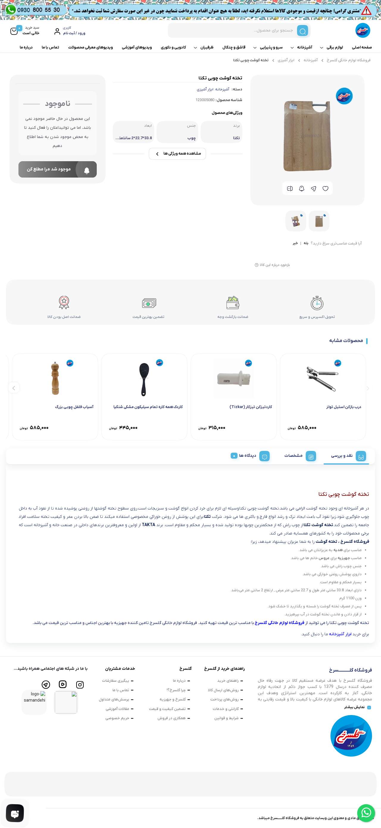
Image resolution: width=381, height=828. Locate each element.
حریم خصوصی (117, 718)
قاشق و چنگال (234, 47)
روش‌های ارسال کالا (223, 690)
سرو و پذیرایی (271, 47)
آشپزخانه (304, 47)
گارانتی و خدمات (226, 708)
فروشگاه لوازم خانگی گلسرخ (349, 60)
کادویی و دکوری (173, 47)
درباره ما (26, 47)
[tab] (346, 455)
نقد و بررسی (342, 456)
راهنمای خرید (228, 680)
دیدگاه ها (247, 456)
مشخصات (294, 456)
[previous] (367, 387)
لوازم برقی (335, 47)
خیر (295, 244)
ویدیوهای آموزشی (137, 47)
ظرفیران (206, 47)
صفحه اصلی (362, 47)
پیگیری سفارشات (115, 680)
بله (306, 244)
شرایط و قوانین (226, 718)
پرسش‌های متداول (114, 699)
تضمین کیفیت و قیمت (167, 708)
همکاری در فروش (171, 718)
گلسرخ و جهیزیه (173, 699)
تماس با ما (50, 47)
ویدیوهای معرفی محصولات (90, 47)
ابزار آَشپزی (286, 60)
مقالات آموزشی (117, 708)
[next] (14, 387)
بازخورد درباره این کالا (275, 265)
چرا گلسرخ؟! (176, 690)
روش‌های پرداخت (224, 699)
